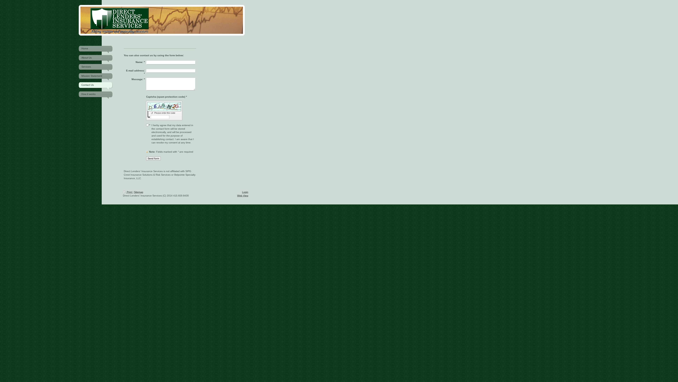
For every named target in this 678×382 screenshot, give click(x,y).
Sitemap (138, 192)
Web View (242, 195)
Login (245, 192)
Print (129, 192)
